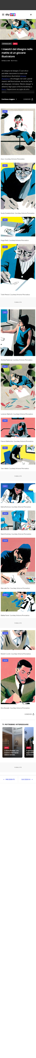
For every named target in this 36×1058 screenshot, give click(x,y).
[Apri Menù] (3, 14)
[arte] (11, 14)
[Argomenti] (31, 14)
